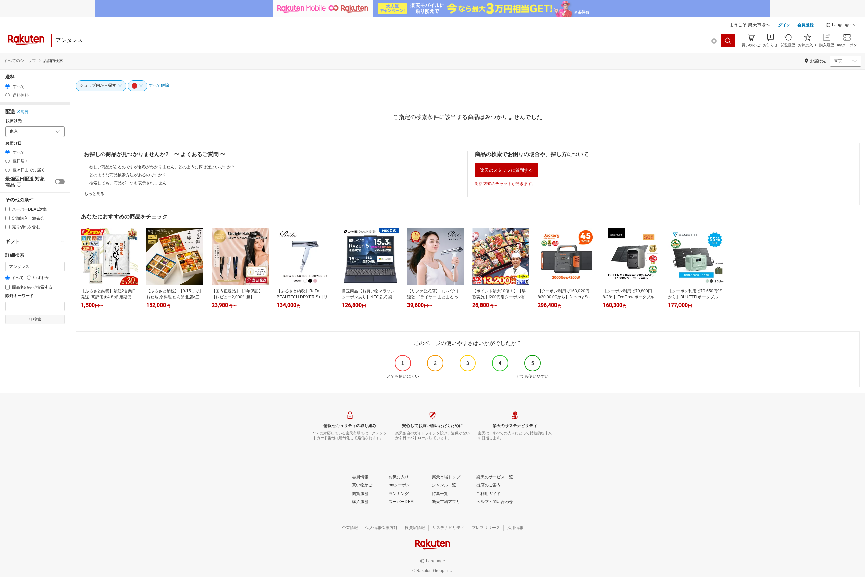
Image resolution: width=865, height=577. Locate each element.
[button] (841, 25)
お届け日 (13, 143)
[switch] (60, 181)
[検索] (728, 40)
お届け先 (13, 121)
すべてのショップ (20, 60)
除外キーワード (19, 296)
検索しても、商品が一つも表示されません (127, 183)
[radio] (7, 86)
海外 (25, 111)
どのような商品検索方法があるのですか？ (127, 175)
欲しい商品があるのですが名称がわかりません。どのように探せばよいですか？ (162, 167)
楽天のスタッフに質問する (506, 170)
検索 (37, 319)
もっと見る (94, 193)
